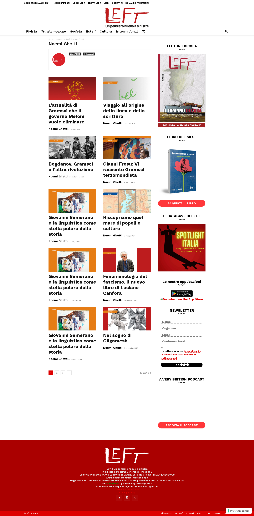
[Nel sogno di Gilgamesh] (127, 319)
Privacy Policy (127, 492)
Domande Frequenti (137, 3)
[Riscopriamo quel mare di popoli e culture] (127, 201)
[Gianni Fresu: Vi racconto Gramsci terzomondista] (127, 147)
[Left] (127, 17)
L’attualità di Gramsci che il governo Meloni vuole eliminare (66, 113)
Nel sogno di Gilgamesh (117, 338)
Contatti (117, 3)
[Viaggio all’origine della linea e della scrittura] (127, 88)
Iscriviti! (181, 365)
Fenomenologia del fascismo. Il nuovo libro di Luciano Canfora (125, 285)
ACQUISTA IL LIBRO (182, 203)
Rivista (31, 31)
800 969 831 (113, 483)
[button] (226, 31)
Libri (106, 3)
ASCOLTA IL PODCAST (182, 425)
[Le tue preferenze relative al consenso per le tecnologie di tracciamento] (239, 511)
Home (51, 39)
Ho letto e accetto (181, 354)
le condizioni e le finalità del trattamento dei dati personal (181, 354)
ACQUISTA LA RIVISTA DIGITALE (182, 125)
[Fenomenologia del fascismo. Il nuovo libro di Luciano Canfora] (127, 260)
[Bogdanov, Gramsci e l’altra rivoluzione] (72, 147)
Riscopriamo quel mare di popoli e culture (123, 223)
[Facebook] (119, 498)
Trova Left (94, 3)
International (127, 31)
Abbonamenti (62, 3)
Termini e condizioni (127, 489)
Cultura (106, 31)
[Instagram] (127, 498)
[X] (135, 498)
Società (76, 31)
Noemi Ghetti (58, 129)
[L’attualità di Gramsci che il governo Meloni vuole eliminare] (72, 88)
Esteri (91, 31)
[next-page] (69, 372)
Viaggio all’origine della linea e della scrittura (124, 110)
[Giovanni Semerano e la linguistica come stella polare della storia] (72, 201)
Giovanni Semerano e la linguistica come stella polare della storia (72, 226)
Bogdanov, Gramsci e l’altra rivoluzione (71, 166)
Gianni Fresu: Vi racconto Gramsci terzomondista (123, 169)
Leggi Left (79, 3)
